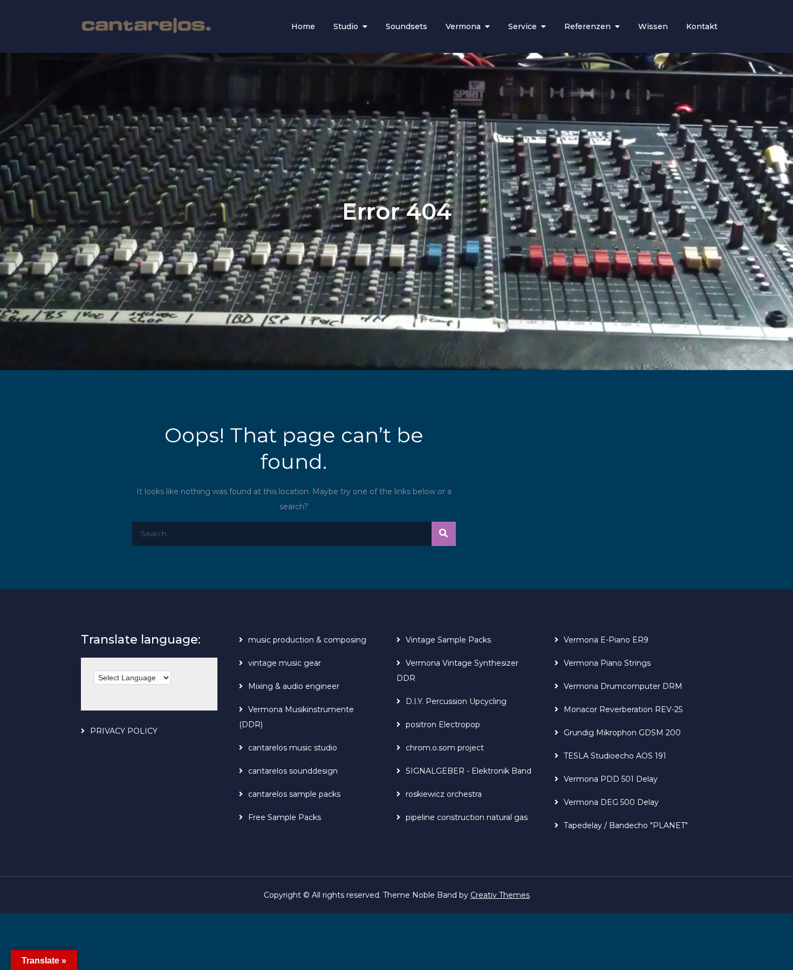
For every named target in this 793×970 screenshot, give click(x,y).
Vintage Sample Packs (448, 640)
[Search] (444, 534)
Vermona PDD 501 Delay (611, 779)
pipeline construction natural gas (467, 817)
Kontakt (701, 26)
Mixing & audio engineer (293, 686)
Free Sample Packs (284, 817)
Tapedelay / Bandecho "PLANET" (626, 825)
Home (303, 26)
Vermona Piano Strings (607, 663)
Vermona (463, 26)
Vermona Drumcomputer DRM (623, 686)
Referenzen (587, 26)
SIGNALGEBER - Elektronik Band (468, 771)
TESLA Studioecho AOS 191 (615, 756)
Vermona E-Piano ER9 (606, 640)
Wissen (653, 26)
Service (522, 26)
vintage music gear (284, 663)
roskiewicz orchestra (444, 794)
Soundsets (406, 26)
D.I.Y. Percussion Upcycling (456, 701)
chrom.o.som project (445, 748)
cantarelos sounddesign (293, 771)
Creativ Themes (500, 895)
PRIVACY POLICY (124, 731)
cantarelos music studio (292, 748)
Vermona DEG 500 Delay (611, 802)
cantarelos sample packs (294, 794)
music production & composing (307, 640)
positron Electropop (443, 724)
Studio (345, 26)
